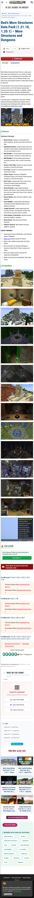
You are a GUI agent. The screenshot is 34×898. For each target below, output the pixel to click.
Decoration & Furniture (10, 840)
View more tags (17, 744)
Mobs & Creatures (9, 853)
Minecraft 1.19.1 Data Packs (12, 730)
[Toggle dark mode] (6, 2)
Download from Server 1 (13, 644)
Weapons (20, 862)
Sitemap (17, 880)
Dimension (25, 840)
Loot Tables (22, 849)
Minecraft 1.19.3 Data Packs (12, 737)
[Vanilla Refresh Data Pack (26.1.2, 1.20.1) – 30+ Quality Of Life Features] (25, 799)
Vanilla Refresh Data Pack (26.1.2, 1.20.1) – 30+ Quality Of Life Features (25, 809)
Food (5, 845)
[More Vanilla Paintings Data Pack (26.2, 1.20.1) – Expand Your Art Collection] (25, 761)
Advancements (8, 836)
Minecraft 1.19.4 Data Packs (12, 741)
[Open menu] (2, 2)
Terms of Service (16, 877)
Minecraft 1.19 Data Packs (11, 727)
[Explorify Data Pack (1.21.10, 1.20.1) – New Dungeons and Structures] (9, 799)
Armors (23, 836)
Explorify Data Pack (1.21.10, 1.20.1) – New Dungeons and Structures (9, 809)
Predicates (24, 853)
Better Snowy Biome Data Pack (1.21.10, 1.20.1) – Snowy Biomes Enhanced (9, 770)
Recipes (6, 858)
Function (13, 845)
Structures (16, 858)
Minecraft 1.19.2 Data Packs (12, 734)
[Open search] (31, 2)
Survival (26, 858)
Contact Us (7, 877)
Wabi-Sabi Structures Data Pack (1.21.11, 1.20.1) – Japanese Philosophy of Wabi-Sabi (25, 790)
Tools (5, 862)
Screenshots (15, 63)
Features (5, 63)
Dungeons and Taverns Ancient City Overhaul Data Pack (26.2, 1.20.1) (9, 790)
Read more (18, 891)
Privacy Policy (27, 877)
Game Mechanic (25, 845)
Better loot (7, 239)
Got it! (8, 894)
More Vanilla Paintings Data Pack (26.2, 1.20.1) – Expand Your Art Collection (25, 770)
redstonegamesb (10, 52)
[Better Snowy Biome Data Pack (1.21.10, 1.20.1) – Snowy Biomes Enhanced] (9, 761)
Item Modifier (8, 849)
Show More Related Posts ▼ (17, 817)
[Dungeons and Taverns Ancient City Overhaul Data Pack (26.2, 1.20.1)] (9, 780)
